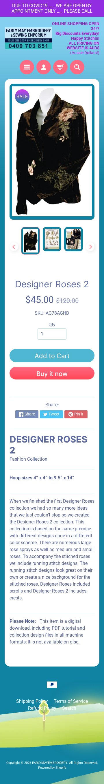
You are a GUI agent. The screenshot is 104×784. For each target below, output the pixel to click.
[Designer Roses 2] (30, 241)
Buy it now (52, 373)
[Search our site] (77, 67)
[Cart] (60, 67)
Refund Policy (42, 708)
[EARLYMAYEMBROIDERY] (28, 38)
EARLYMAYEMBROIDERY (49, 763)
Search (69, 708)
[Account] (43, 67)
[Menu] (27, 67)
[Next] (90, 246)
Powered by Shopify (52, 768)
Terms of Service (71, 701)
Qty (52, 324)
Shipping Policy (32, 701)
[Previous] (14, 246)
